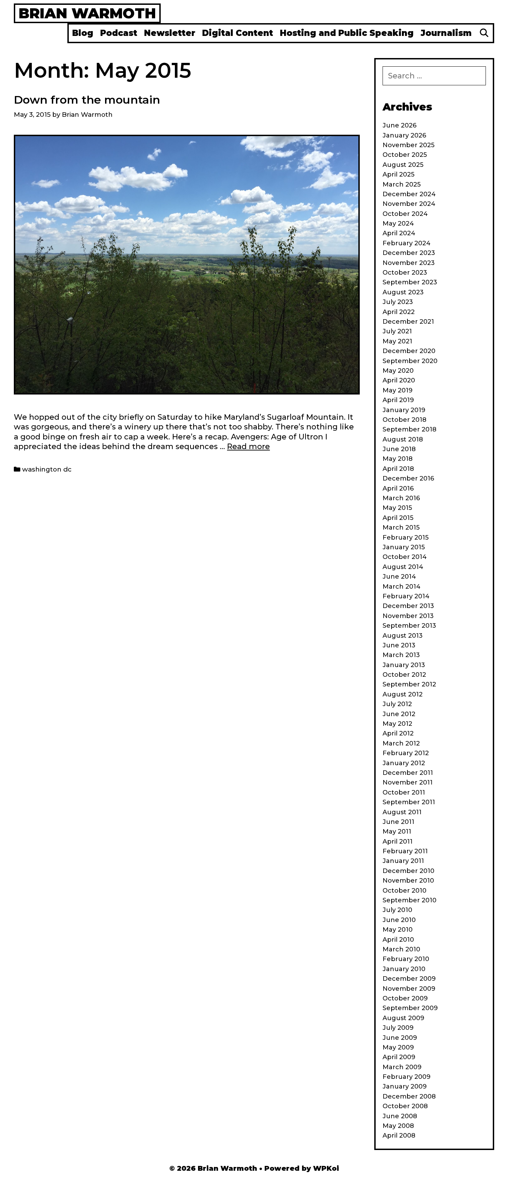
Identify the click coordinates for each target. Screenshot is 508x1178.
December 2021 (408, 321)
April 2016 (398, 488)
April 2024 (399, 233)
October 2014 (405, 557)
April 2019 (398, 400)
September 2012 (409, 684)
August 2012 (403, 694)
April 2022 (399, 312)
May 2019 (398, 390)
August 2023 (403, 292)
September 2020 (410, 361)
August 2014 (403, 567)
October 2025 (405, 155)
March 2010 (401, 949)
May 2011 (397, 831)
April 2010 (398, 939)
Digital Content (237, 33)
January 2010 (404, 969)
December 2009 (409, 978)
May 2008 (398, 1126)
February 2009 (407, 1077)
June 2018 (399, 449)
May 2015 (397, 508)
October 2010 (404, 890)
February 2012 (406, 753)
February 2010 (406, 959)
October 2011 (404, 792)
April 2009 (399, 1057)
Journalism (446, 33)
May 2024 (398, 223)
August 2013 (403, 635)
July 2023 (398, 302)
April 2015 (398, 518)
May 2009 (398, 1047)
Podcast (118, 33)
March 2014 (402, 586)
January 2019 (404, 410)
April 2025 (398, 174)
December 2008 (409, 1096)
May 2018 (398, 459)
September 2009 (410, 1008)
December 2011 (408, 773)
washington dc (47, 469)
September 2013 (409, 625)
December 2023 (409, 253)
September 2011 (409, 802)
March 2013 (401, 655)
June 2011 (398, 822)
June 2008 (400, 1116)
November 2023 (409, 263)
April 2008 (399, 1135)
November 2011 (408, 782)
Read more (248, 446)
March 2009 (402, 1067)
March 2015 (401, 527)
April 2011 (398, 841)
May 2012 (397, 724)
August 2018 (403, 439)
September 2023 (410, 282)
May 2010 (398, 929)
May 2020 (398, 370)
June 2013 (399, 645)
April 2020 (399, 380)
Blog (82, 33)
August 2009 (403, 1018)
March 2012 (401, 743)
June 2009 (400, 1038)
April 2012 (398, 733)
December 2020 (409, 351)
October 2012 (404, 674)
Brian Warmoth (87, 13)
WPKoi (326, 1168)
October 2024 (405, 214)
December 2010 (408, 871)
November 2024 (409, 204)
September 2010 (409, 900)
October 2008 (405, 1106)
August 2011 (402, 812)
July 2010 (397, 910)
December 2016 (408, 478)
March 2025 (402, 184)
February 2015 (406, 537)
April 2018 (398, 469)
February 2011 (405, 851)
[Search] (484, 33)
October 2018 (404, 420)
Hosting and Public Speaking (347, 33)
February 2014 (406, 596)
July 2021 (397, 331)
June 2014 (399, 576)
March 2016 (401, 498)
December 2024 (409, 194)
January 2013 (404, 665)
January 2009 (405, 1086)
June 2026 (399, 125)
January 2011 (403, 861)
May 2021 (397, 341)
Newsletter (169, 33)
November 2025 (408, 145)
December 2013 (408, 606)
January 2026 (404, 135)
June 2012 (399, 714)
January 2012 (404, 763)
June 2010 (399, 920)
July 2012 (397, 704)
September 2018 (409, 429)
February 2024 (407, 243)
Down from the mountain (87, 99)
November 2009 (409, 988)
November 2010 (408, 880)
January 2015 (404, 547)
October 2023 (405, 272)
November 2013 (408, 616)
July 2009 (398, 1028)
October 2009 (405, 998)
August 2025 (403, 165)
